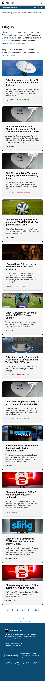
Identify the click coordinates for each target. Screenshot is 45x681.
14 (29, 610)
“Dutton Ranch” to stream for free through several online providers (21, 266)
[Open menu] (41, 3)
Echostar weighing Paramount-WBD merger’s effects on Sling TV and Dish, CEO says (22, 360)
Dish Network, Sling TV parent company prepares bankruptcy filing (21, 175)
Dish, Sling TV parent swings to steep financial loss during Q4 (22, 402)
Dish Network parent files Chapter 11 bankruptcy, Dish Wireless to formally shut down (22, 129)
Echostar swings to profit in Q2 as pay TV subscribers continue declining (22, 82)
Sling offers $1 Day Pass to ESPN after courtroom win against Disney (19, 541)
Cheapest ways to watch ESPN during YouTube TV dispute (21, 586)
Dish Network (7, 38)
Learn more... (26, 14)
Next (36, 610)
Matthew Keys (16, 645)
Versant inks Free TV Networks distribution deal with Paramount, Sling (21, 448)
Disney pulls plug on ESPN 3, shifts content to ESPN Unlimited (21, 495)
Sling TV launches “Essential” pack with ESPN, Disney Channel (21, 315)
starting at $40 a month (18, 43)
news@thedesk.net (15, 643)
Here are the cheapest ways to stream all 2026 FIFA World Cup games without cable (22, 222)
